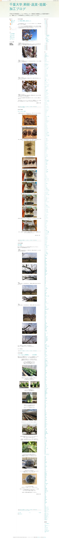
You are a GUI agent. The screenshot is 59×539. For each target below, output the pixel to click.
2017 (45, 48)
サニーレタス (21, 510)
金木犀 (45, 302)
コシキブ (46, 117)
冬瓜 (45, 418)
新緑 (45, 369)
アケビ (45, 60)
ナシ (45, 173)
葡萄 (45, 457)
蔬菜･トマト (46, 510)
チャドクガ (46, 155)
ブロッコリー (46, 210)
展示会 (45, 413)
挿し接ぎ (46, 386)
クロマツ (46, 111)
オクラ (45, 83)
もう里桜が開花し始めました (24, 20)
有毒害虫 (46, 480)
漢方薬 (45, 290)
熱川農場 (46, 432)
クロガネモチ (46, 110)
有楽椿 (45, 479)
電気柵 (45, 414)
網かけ (45, 469)
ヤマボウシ (46, 241)
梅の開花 (20, 245)
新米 (45, 368)
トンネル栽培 (46, 171)
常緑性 (45, 366)
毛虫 (45, 468)
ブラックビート (47, 206)
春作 (45, 352)
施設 (45, 324)
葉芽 (45, 486)
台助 (45, 396)
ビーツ (45, 196)
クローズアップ (47, 109)
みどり (45, 229)
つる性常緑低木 (47, 160)
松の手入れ (46, 358)
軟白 (45, 427)
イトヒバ (46, 72)
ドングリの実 (46, 169)
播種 (45, 434)
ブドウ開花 (46, 205)
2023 (45, 21)
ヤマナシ (46, 240)
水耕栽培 (46, 372)
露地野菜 (46, 502)
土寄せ (45, 416)
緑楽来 (45, 496)
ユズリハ (46, 243)
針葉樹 (45, 370)
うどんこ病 (46, 75)
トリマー (46, 167)
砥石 (45, 415)
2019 (45, 46)
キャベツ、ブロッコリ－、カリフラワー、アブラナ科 (47, 101)
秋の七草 (46, 344)
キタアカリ (46, 97)
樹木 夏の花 (46, 336)
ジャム (45, 137)
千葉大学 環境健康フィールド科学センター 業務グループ (13, 21)
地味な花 (46, 400)
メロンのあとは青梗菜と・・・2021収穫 (27, 354)
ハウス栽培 (46, 183)
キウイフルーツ (47, 96)
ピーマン (46, 197)
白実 (45, 442)
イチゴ (45, 69)
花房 (45, 278)
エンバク (46, 81)
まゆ (45, 224)
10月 (46, 26)
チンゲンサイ (26, 510)
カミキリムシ (46, 92)
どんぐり (46, 168)
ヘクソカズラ (46, 211)
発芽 (45, 446)
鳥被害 (45, 406)
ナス (45, 174)
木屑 (45, 470)
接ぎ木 (45, 382)
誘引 (45, 482)
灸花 (45, 297)
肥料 (45, 451)
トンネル (46, 170)
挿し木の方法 (46, 388)
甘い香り (46, 292)
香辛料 (45, 311)
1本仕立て (46, 55)
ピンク (45, 203)
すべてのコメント (13, 29)
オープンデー (46, 82)
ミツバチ (46, 228)
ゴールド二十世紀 (47, 116)
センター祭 (46, 143)
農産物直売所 (46, 433)
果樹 (45, 272)
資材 (45, 329)
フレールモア (46, 209)
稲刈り (45, 257)
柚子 (45, 481)
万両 (45, 464)
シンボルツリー (47, 140)
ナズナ (45, 175)
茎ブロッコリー (47, 303)
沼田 (45, 359)
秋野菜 (45, 345)
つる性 (45, 159)
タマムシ (46, 150)
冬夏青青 (46, 419)
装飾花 (45, 391)
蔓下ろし (46, 465)
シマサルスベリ (47, 133)
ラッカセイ (46, 246)
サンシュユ (46, 130)
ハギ (45, 184)
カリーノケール (47, 93)
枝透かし (46, 325)
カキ (45, 88)
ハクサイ (46, 185)
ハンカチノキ (46, 193)
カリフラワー (46, 94)
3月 (46, 34)
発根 (45, 447)
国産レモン (46, 313)
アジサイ (46, 63)
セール (45, 142)
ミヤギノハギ (46, 233)
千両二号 (46, 385)
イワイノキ (46, 74)
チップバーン (46, 154)
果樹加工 (46, 274)
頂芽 (45, 404)
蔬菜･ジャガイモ (47, 509)
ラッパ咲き (46, 247)
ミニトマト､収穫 (47, 232)
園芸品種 (46, 261)
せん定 (45, 144)
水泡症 (45, 373)
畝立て (45, 374)
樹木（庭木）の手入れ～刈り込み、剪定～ (47, 531)
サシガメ (46, 124)
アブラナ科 (46, 65)
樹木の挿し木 (46, 338)
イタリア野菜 (46, 68)
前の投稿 (40, 512)
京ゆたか (46, 298)
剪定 (45, 503)
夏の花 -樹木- (46, 527)
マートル (46, 216)
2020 (45, 45)
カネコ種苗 (46, 90)
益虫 (45, 259)
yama (11, 24)
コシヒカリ (46, 118)
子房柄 (45, 322)
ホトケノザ (46, 215)
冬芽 (45, 420)
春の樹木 (46, 351)
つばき (45, 157)
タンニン (46, 151)
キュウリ (46, 102)
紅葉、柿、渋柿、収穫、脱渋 (47, 309)
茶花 (45, 401)
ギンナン (46, 103)
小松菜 (45, 356)
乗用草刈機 (46, 361)
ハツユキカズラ (47, 189)
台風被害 (46, 398)
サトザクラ (21, 107)
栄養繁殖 (46, 258)
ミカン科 (46, 227)
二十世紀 (46, 428)
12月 (46, 24)
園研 (45, 262)
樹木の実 (46, 337)
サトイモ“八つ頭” (22, 111)
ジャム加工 (46, 138)
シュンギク (46, 139)
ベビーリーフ (46, 214)
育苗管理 (46, 255)
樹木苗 (45, 341)
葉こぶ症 (46, 484)
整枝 (45, 375)
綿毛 (45, 467)
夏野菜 (45, 269)
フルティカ (46, 208)
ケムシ (45, 115)
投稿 (11, 28)
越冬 (45, 260)
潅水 (45, 291)
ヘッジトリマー (47, 212)
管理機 (45, 293)
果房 (45, 275)
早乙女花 (46, 389)
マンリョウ (46, 225)
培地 (45, 435)
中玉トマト (46, 403)
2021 (45, 23)
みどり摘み (46, 230)
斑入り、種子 (46, 448)
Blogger (45, 537)
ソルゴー (46, 145)
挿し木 (45, 387)
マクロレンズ (46, 218)
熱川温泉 (46, 431)
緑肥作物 (46, 499)
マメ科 (45, 223)
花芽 (45, 277)
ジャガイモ (46, 134)
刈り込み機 (46, 288)
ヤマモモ (46, 242)
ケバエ (45, 114)
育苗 (45, 254)
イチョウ (46, 71)
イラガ (45, 73)
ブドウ (45, 204)
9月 (46, 27)
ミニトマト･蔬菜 (47, 231)
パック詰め (46, 188)
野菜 (45, 472)
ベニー (45, 213)
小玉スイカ (46, 355)
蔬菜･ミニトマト (47, 514)
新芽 (45, 367)
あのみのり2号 (46, 64)
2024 (45, 20)
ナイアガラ (46, 172)
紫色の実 (46, 327)
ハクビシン (46, 187)
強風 (45, 299)
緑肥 (45, 498)
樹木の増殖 (46, 339)
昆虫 (45, 314)
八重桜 (45, 445)
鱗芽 (45, 500)
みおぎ (45, 226)
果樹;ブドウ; (46, 273)
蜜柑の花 (46, 466)
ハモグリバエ (46, 192)
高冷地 (45, 312)
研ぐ (45, 304)
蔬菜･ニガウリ (46, 513)
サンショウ (46, 131)
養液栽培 (46, 488)
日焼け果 (46, 429)
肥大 (45, 450)
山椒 (45, 321)
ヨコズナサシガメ (47, 245)
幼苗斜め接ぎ (46, 483)
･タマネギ (46, 53)
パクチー (46, 186)
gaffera (38, 537)
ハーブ (45, 181)
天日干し (46, 412)
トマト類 (46, 166)
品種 (45, 456)
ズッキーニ (46, 141)
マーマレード (46, 217)
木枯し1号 (46, 471)
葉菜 (45, 487)
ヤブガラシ (46, 239)
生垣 (45, 376)
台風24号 (46, 397)
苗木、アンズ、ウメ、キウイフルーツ (47, 455)
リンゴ (45, 248)
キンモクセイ (46, 104)
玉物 (45, 300)
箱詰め (45, 443)
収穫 (45, 342)
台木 (45, 399)
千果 (45, 383)
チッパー (46, 153)
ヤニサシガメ (46, 238)
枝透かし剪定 (46, 326)
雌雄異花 (46, 330)
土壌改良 (46, 417)
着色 (45, 402)
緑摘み (45, 497)
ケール (45, 113)
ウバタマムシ (46, 76)
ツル (45, 158)
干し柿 (45, 289)
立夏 (45, 495)
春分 (45, 353)
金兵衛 (45, 301)
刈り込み (46, 287)
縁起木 (45, 263)
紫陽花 (45, 328)
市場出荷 (46, 323)
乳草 (28, 510)
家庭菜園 (46, 270)
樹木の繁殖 (46, 340)
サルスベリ (46, 129)
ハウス (45, 182)
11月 (46, 25)
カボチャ (46, 91)
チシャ (24, 510)
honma (12, 23)
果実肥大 (46, 271)
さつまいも (46, 125)
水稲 (45, 371)
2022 (45, 22)
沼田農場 (46, 360)
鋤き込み (46, 354)
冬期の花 (46, 421)
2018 (45, 47)
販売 (45, 449)
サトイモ (46, 126)
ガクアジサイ (46, 89)
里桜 (24, 107)
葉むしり (46, 485)
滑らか (45, 285)
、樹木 (45, 54)
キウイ (45, 95)
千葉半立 (46, 384)
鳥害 (45, 405)
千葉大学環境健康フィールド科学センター (12, 34)
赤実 (45, 381)
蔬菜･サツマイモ (47, 508)
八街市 (45, 444)
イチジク (46, 70)
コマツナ (46, 119)
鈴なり (45, 501)
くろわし (46, 112)
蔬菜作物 (46, 519)
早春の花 (46, 390)
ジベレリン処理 (47, 132)
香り (45, 310)
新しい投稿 (19, 512)
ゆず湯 (45, 244)
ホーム (30, 512)
